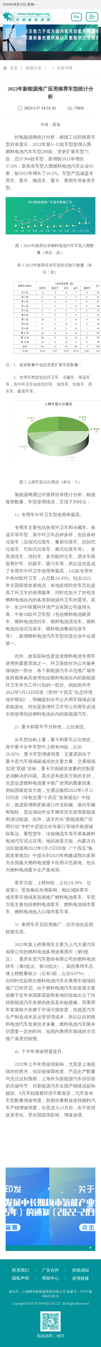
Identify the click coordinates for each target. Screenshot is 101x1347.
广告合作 (50, 1270)
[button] (90, 33)
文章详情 (64, 68)
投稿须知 (80, 1270)
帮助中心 (50, 1278)
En (76, 17)
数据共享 (34, 68)
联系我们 (20, 1270)
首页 (14, 68)
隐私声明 (20, 1278)
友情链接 (80, 1278)
